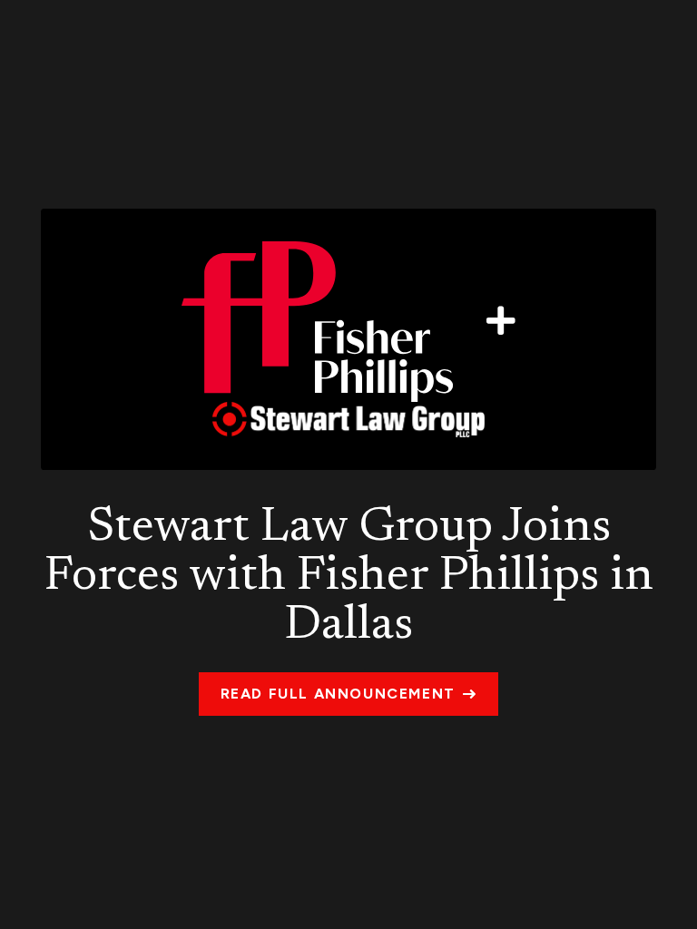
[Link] (348, 339)
